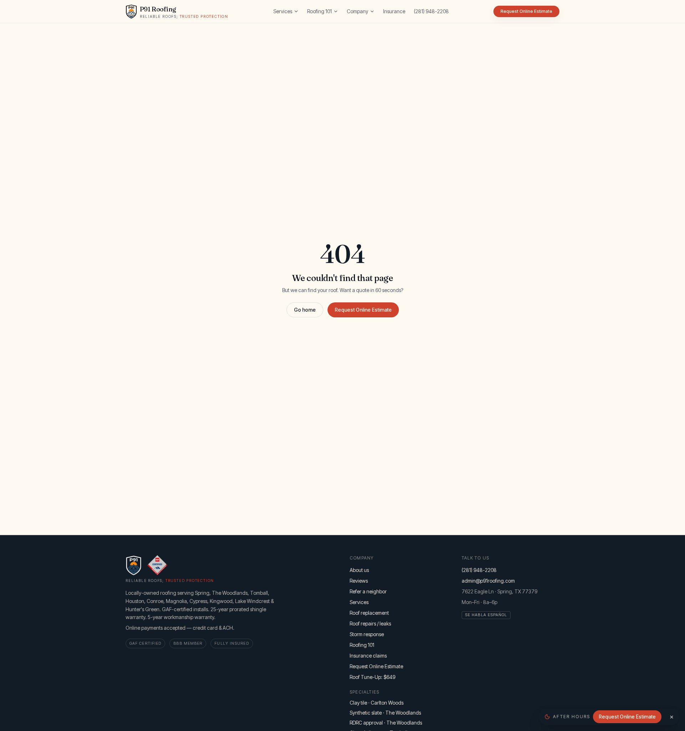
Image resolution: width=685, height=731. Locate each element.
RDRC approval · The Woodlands (386, 723)
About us (359, 570)
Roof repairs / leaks (370, 623)
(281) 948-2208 (431, 11)
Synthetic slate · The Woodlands (385, 713)
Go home (305, 310)
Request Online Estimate (363, 310)
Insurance (394, 11)
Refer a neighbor (368, 591)
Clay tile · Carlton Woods (377, 703)
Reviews (359, 581)
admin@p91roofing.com (488, 581)
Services (282, 11)
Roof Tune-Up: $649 (372, 677)
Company (357, 11)
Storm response (367, 634)
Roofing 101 (319, 11)
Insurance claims (368, 656)
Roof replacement (369, 613)
